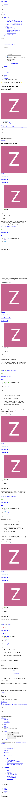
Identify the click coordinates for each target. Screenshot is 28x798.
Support (11, 123)
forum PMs (16, 673)
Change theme (4, 796)
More (5, 35)
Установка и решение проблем (15, 23)
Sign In (9, 60)
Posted (6, 179)
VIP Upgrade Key (11, 28)
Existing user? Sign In (9, 44)
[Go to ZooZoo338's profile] (14, 119)
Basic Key (9, 27)
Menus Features (11, 20)
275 (8, 242)
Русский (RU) (10, 734)
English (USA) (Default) (12, 732)
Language (6, 731)
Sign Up (6, 66)
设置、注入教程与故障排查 (14, 24)
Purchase (6, 26)
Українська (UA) (11, 738)
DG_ (2, 235)
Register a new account (6, 692)
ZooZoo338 (4, 182)
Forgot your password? (12, 63)
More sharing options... (6, 138)
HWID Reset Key (11, 31)
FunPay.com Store (11, 33)
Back (8, 758)
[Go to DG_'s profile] (3, 226)
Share (2, 125)
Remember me (10, 57)
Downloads (6, 17)
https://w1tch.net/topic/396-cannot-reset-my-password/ (14, 127)
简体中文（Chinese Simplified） (14, 736)
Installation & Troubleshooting (14, 21)
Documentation (7, 19)
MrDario (3, 633)
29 (7, 644)
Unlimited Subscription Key (14, 30)
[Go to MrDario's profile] (3, 624)
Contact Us (6, 739)
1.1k (8, 643)
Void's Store (10, 34)
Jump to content (4, 1)
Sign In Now (4, 702)
